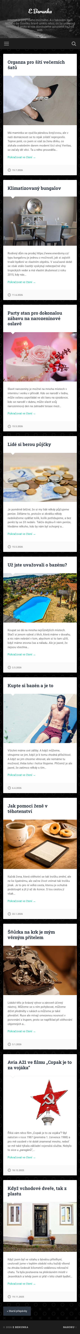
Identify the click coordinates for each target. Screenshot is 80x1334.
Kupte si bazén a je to (30, 685)
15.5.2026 (17, 426)
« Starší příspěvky (17, 1311)
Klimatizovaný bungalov (34, 188)
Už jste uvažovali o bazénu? (37, 565)
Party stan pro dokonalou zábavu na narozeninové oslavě (35, 318)
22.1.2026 (17, 914)
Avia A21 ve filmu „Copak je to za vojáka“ (40, 1065)
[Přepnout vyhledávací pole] (74, 43)
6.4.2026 (16, 788)
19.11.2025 (18, 1296)
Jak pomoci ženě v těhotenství (28, 808)
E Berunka (40, 11)
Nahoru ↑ (70, 1327)
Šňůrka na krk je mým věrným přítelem (31, 934)
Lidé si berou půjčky (29, 444)
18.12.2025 (18, 1170)
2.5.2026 (16, 667)
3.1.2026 (16, 1044)
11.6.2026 (17, 295)
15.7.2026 (17, 170)
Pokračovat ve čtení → (22, 157)
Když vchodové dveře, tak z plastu (37, 1191)
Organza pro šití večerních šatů (36, 64)
